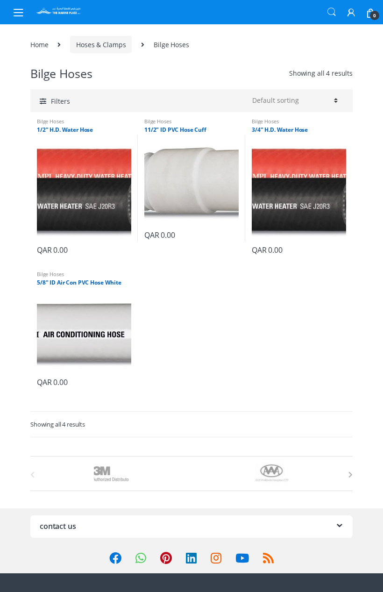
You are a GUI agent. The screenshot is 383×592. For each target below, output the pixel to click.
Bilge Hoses (50, 121)
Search (331, 12)
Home (39, 44)
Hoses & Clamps (101, 44)
